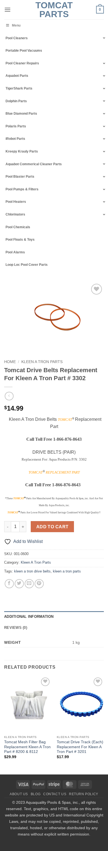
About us (19, 794)
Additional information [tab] (29, 616)
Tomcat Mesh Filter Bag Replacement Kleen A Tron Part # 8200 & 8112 (27, 747)
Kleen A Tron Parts (42, 362)
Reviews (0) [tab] (15, 628)
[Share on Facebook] (9, 583)
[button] (7, 9)
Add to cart (52, 526)
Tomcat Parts (54, 10)
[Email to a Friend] (29, 583)
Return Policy (83, 794)
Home (10, 362)
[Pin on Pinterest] (39, 583)
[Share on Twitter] (19, 583)
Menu (16, 25)
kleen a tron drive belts (32, 571)
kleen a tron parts (67, 571)
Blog (35, 794)
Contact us (54, 794)
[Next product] (9, 396)
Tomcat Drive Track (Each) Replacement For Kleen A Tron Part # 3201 (80, 747)
